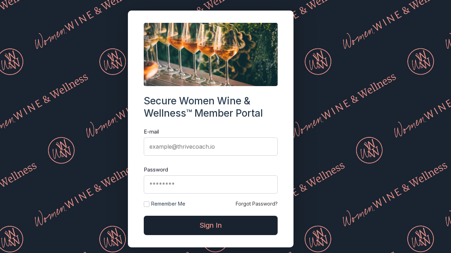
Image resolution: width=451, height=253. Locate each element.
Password (156, 169)
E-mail (151, 131)
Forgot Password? (257, 204)
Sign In (210, 225)
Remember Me (168, 204)
